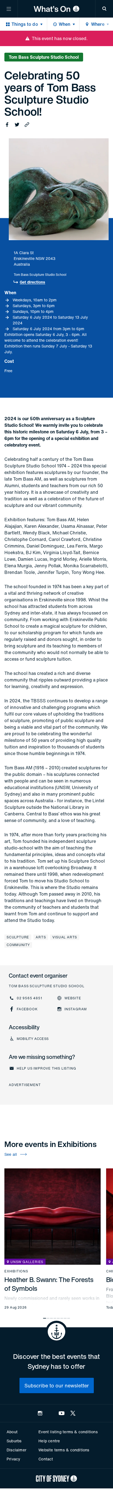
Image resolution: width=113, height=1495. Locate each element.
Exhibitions (16, 1271)
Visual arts (64, 937)
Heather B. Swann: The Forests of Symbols (49, 1284)
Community (18, 945)
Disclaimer (16, 1450)
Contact (45, 1459)
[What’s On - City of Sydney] (56, 9)
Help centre (49, 1441)
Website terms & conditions (63, 1450)
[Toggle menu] (9, 9)
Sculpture (18, 937)
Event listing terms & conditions (67, 1432)
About (12, 1432)
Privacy (13, 1459)
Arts (41, 937)
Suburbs (14, 1441)
